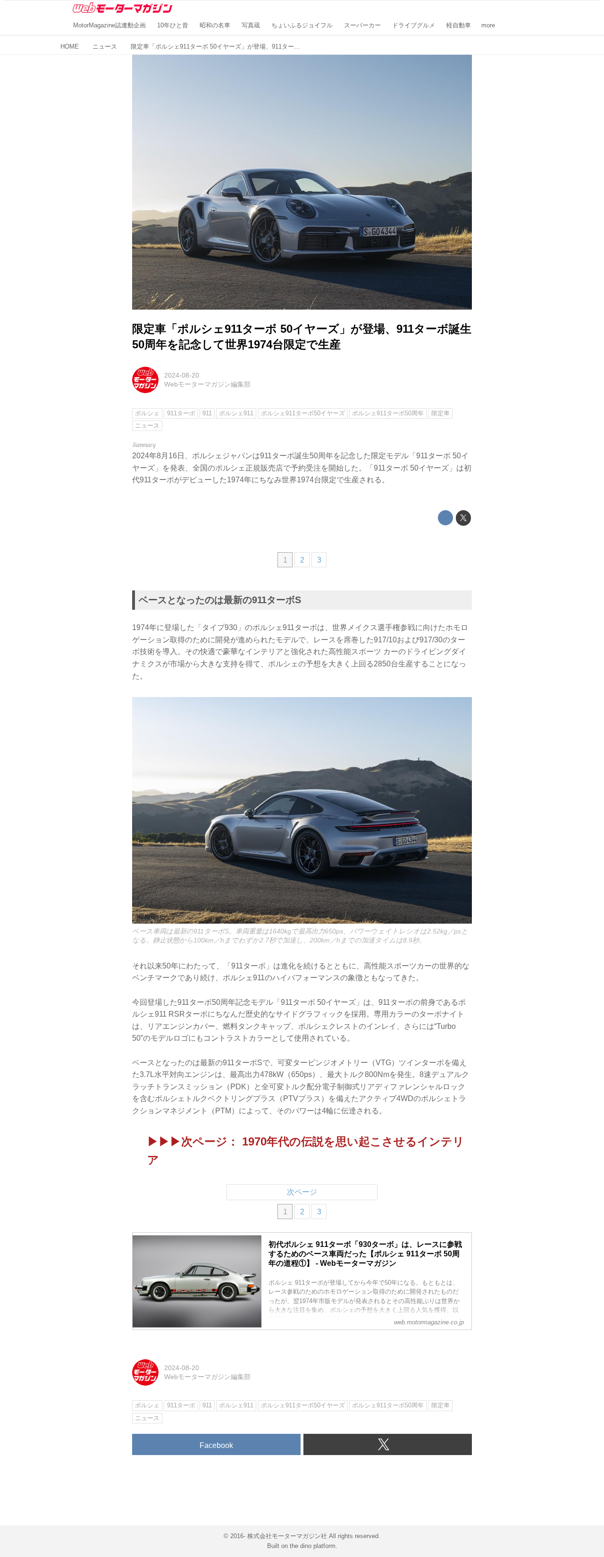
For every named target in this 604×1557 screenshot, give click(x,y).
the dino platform (313, 1545)
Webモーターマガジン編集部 (207, 384)
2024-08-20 (181, 375)
